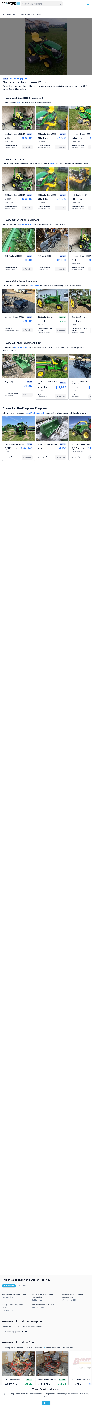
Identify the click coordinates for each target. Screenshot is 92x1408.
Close (46, 1403)
